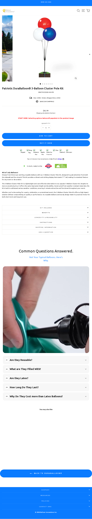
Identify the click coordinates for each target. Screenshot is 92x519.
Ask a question (46, 232)
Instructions (46, 222)
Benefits (46, 212)
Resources (45, 495)
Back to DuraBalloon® (47, 473)
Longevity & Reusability (46, 217)
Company (45, 490)
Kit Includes (46, 208)
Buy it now (46, 143)
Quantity (46, 123)
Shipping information (46, 227)
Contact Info (45, 506)
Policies (45, 501)
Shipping (39, 113)
